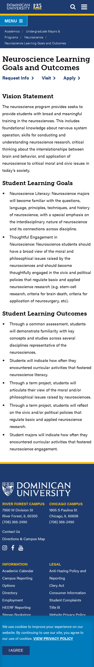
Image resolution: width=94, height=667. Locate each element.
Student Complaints (65, 600)
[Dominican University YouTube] (22, 548)
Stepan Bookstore (16, 614)
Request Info (15, 77)
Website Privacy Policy (67, 614)
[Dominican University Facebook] (14, 548)
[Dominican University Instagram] (6, 548)
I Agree (16, 650)
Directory (9, 592)
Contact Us (11, 531)
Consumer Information (67, 592)
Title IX (54, 607)
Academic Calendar (18, 570)
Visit (46, 77)
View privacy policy (53, 638)
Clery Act (56, 585)
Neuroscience (33, 37)
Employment (12, 600)
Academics (12, 31)
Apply (69, 77)
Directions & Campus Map (23, 538)
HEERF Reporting (16, 607)
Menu (11, 21)
